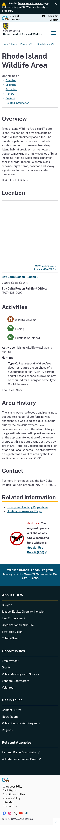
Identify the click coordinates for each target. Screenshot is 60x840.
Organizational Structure (18, 625)
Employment (10, 660)
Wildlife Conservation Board (30, 759)
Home (5, 44)
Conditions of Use (14, 794)
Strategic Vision (12, 631)
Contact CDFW (11, 710)
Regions (7, 730)
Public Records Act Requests (21, 723)
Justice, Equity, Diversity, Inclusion (23, 611)
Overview (11, 80)
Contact (54, 19)
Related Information (17, 102)
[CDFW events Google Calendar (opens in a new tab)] (44, 16)
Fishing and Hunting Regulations (27, 507)
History (10, 93)
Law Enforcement (13, 618)
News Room (10, 716)
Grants (6, 667)
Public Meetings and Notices (20, 674)
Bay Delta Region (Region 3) (20, 276)
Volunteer (8, 687)
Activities (11, 89)
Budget (7, 605)
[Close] (55, 4)
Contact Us (10, 806)
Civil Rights (10, 790)
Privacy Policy (12, 798)
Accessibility (13, 786)
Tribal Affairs (10, 638)
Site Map (8, 802)
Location (11, 84)
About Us (53, 16)
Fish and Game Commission (29, 752)
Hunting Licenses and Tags (24, 511)
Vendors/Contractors (15, 680)
